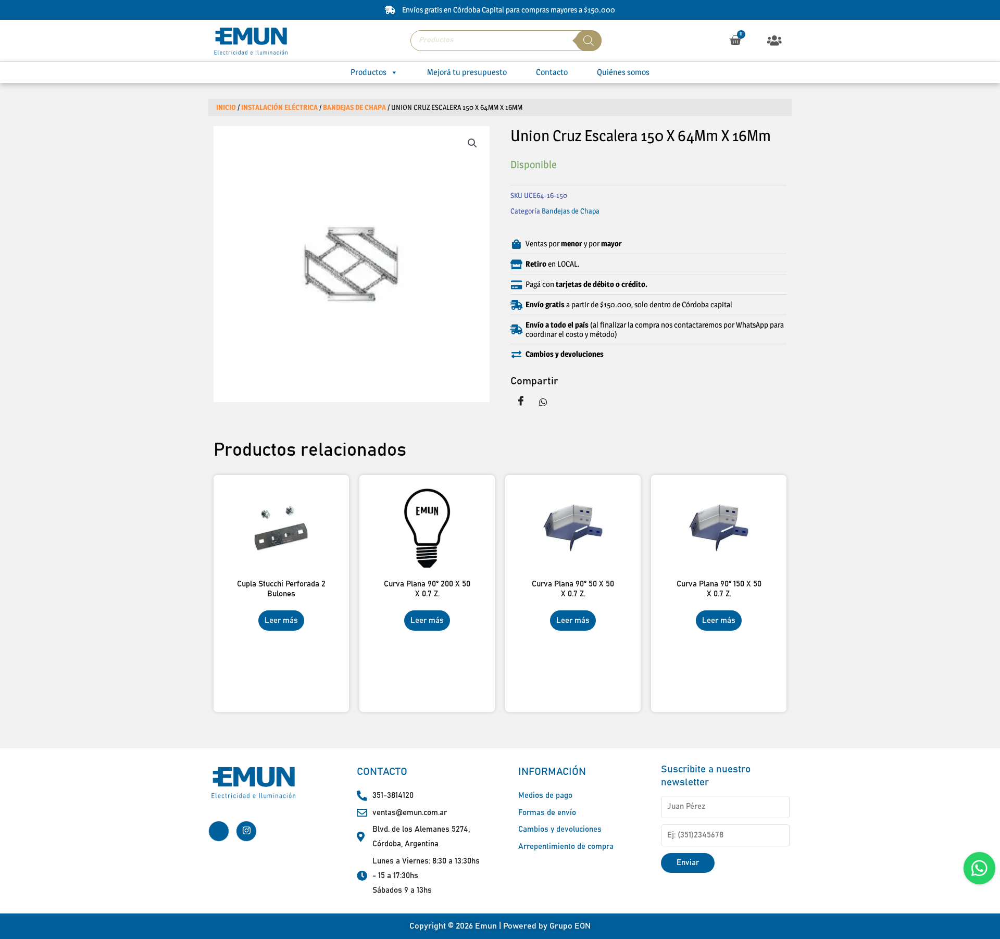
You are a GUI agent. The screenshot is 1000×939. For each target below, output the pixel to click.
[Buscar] (589, 40)
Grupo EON (570, 926)
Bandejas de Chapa (354, 107)
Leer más (281, 620)
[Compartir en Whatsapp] (543, 401)
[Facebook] (218, 831)
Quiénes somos (623, 72)
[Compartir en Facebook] (521, 401)
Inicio (226, 107)
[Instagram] (246, 831)
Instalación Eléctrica (279, 107)
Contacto (552, 72)
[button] (775, 40)
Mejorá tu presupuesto (467, 72)
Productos (368, 72)
